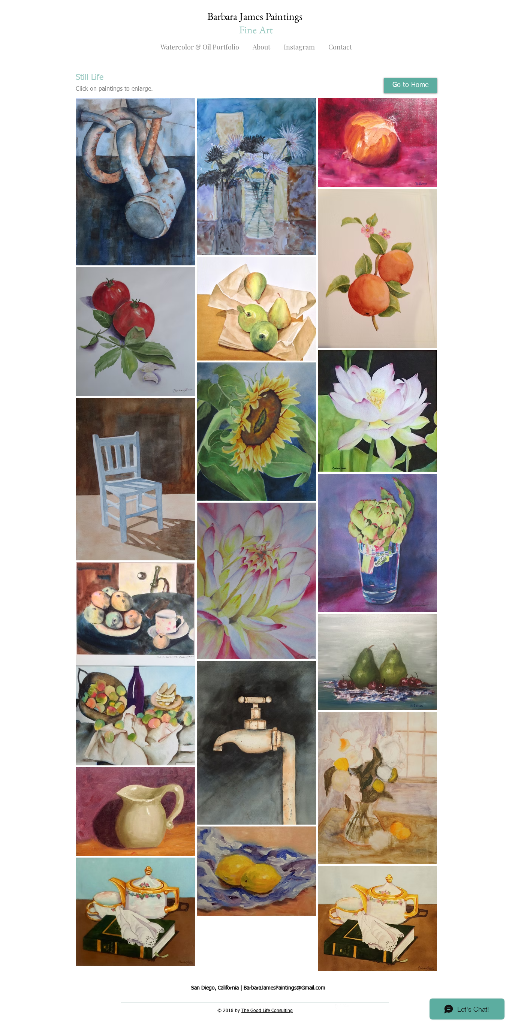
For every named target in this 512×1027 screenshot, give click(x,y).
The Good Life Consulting (267, 1011)
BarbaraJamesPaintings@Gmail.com (284, 988)
